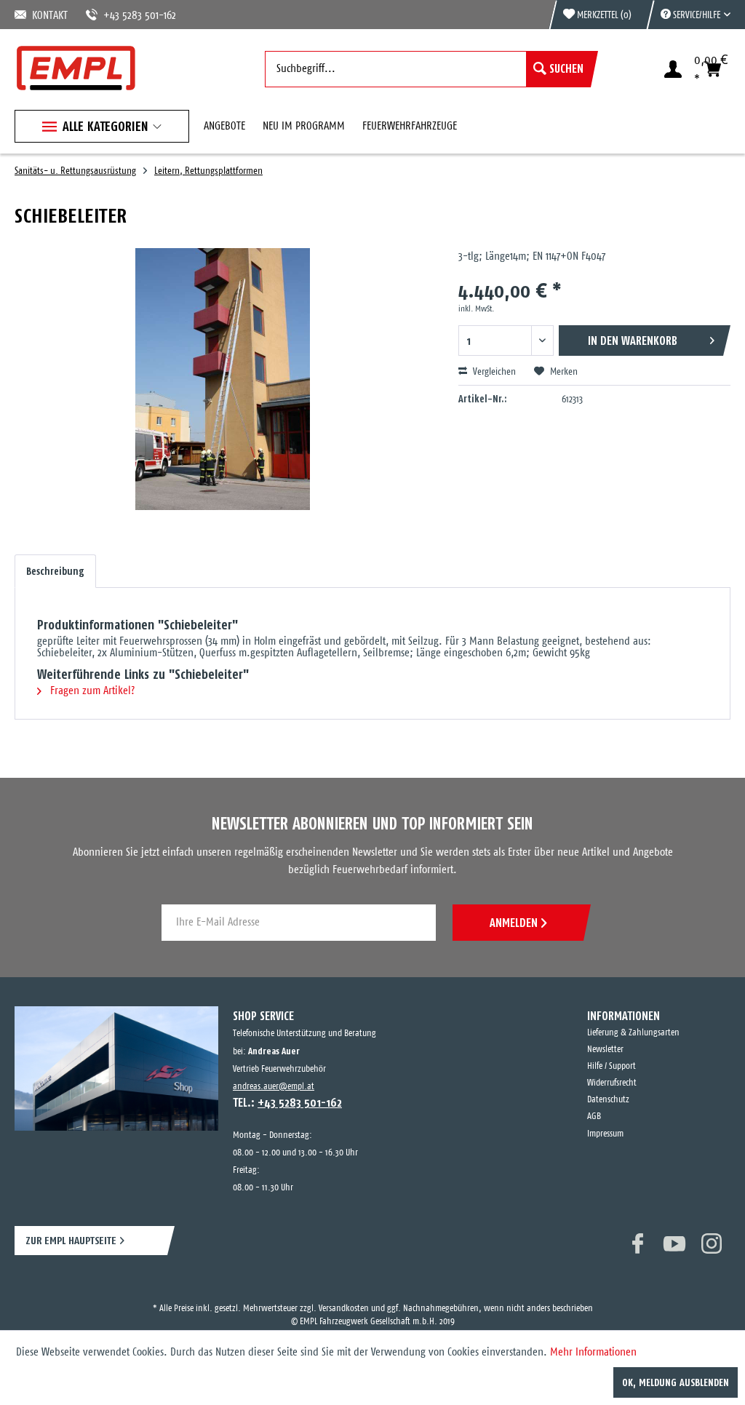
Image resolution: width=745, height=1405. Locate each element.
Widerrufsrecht (612, 1083)
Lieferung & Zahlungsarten (633, 1033)
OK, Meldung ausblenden (675, 1382)
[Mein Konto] (673, 69)
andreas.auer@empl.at (273, 1087)
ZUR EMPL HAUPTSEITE (70, 1240)
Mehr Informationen (593, 1352)
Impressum (605, 1134)
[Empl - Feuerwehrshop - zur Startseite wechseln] (76, 68)
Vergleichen (493, 372)
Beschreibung (55, 571)
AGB (594, 1117)
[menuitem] (688, 14)
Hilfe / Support (611, 1066)
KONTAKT (47, 15)
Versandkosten (344, 1295)
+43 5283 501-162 (122, 15)
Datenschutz (608, 1100)
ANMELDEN (514, 922)
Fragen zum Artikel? (91, 690)
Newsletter (605, 1050)
